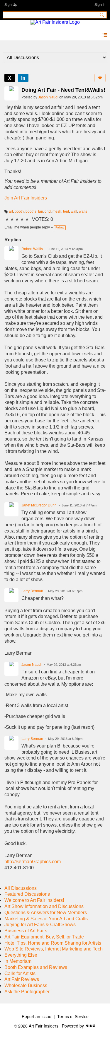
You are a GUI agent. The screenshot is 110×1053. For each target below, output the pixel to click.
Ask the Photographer (27, 991)
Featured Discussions (27, 894)
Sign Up (10, 5)
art (11, 211)
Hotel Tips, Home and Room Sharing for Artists (52, 943)
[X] (9, 78)
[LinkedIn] (23, 78)
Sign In (100, 5)
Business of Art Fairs (25, 930)
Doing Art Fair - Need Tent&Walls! (63, 90)
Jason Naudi (48, 97)
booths (31, 211)
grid (48, 211)
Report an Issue (36, 1016)
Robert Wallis (32, 249)
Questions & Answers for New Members (45, 912)
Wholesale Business (25, 985)
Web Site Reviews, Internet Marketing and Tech (53, 948)
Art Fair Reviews (21, 979)
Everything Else (20, 955)
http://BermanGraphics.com (32, 861)
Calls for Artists (19, 973)
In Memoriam (17, 961)
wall (74, 211)
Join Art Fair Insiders (25, 197)
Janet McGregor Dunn (39, 505)
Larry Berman (32, 591)
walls (83, 211)
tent (66, 211)
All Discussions (20, 888)
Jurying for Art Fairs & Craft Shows (40, 924)
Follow (59, 227)
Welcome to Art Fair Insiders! (34, 900)
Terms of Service (73, 1016)
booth (19, 211)
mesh (57, 211)
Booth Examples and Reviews (35, 967)
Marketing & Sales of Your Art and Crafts (46, 918)
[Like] (100, 78)
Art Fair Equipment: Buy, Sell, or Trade (44, 936)
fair (40, 211)
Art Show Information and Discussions (44, 906)
